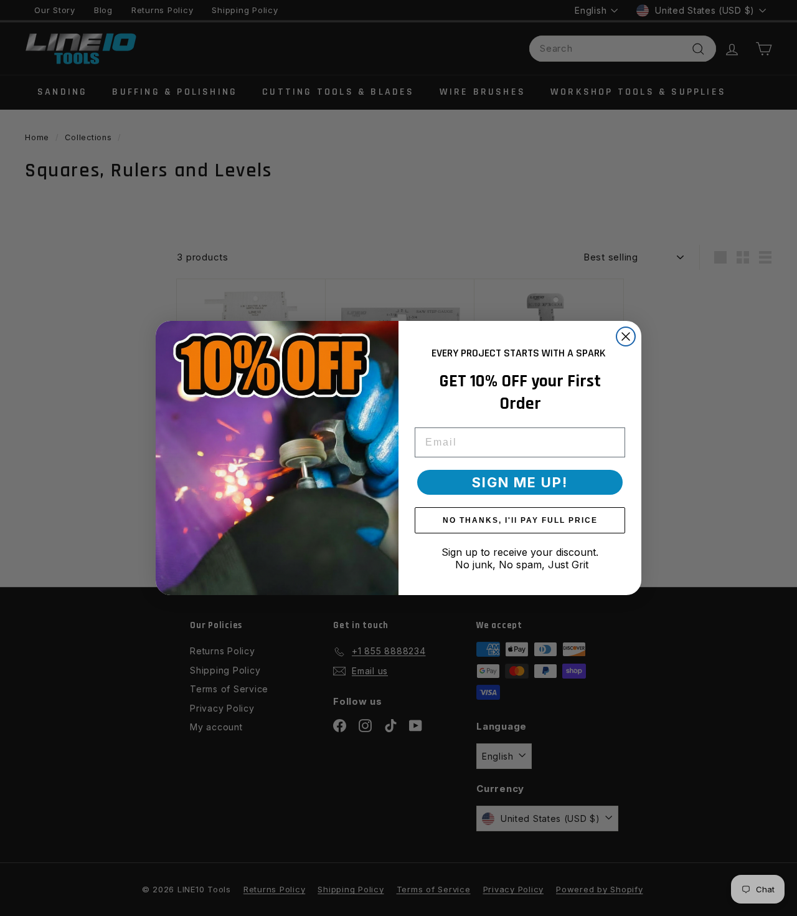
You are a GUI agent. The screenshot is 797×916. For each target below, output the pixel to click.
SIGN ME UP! (520, 482)
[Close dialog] (625, 336)
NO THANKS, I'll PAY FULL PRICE (520, 520)
